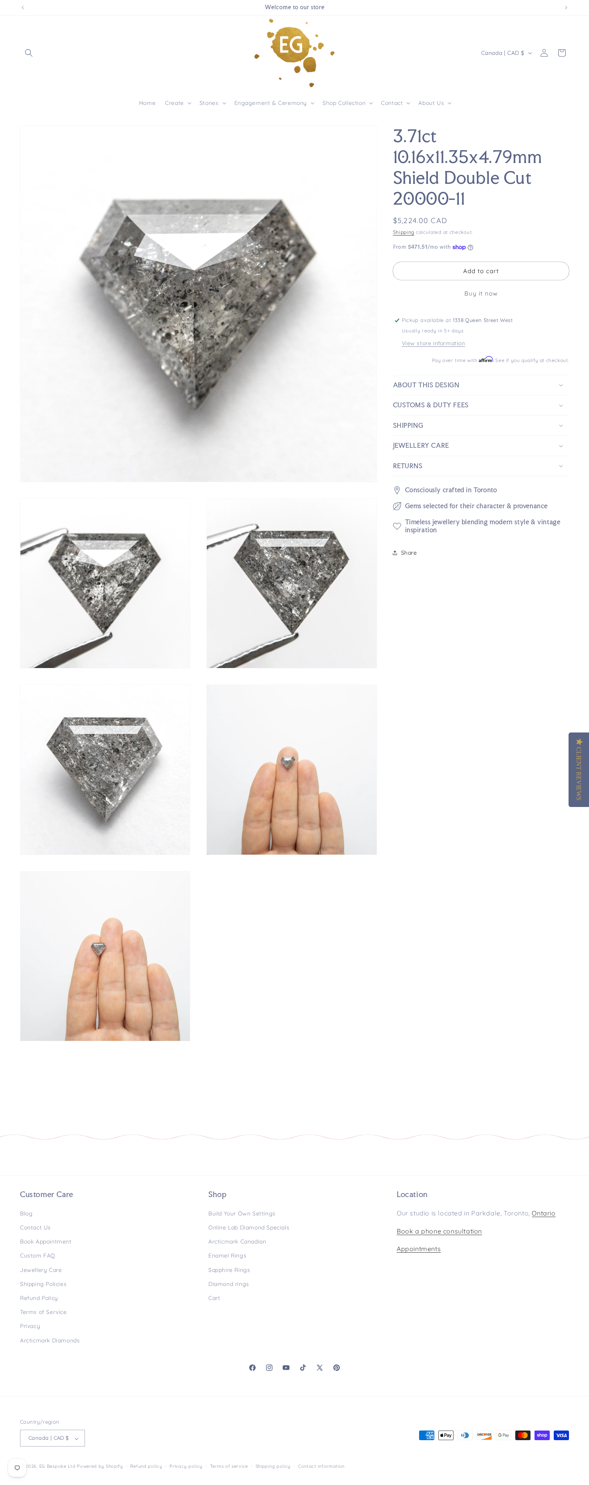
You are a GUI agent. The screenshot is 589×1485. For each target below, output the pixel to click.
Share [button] (409, 552)
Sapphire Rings (229, 1269)
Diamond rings (228, 1283)
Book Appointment (46, 1241)
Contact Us (35, 1227)
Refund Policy (39, 1297)
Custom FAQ (37, 1255)
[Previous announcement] (23, 7)
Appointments (419, 1249)
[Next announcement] (566, 7)
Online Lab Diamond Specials (248, 1227)
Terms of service (229, 1466)
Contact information (321, 1466)
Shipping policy (273, 1466)
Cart (214, 1297)
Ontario (543, 1213)
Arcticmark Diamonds (50, 1340)
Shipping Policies (43, 1283)
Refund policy (146, 1466)
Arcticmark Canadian (237, 1241)
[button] (29, 53)
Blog (26, 1213)
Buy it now (481, 293)
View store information (433, 343)
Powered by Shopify (100, 1466)
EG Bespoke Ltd (58, 1466)
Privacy (30, 1326)
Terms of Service (43, 1312)
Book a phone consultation (439, 1231)
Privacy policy (185, 1466)
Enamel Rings (227, 1255)
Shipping (404, 232)
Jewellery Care (41, 1269)
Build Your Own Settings (242, 1213)
